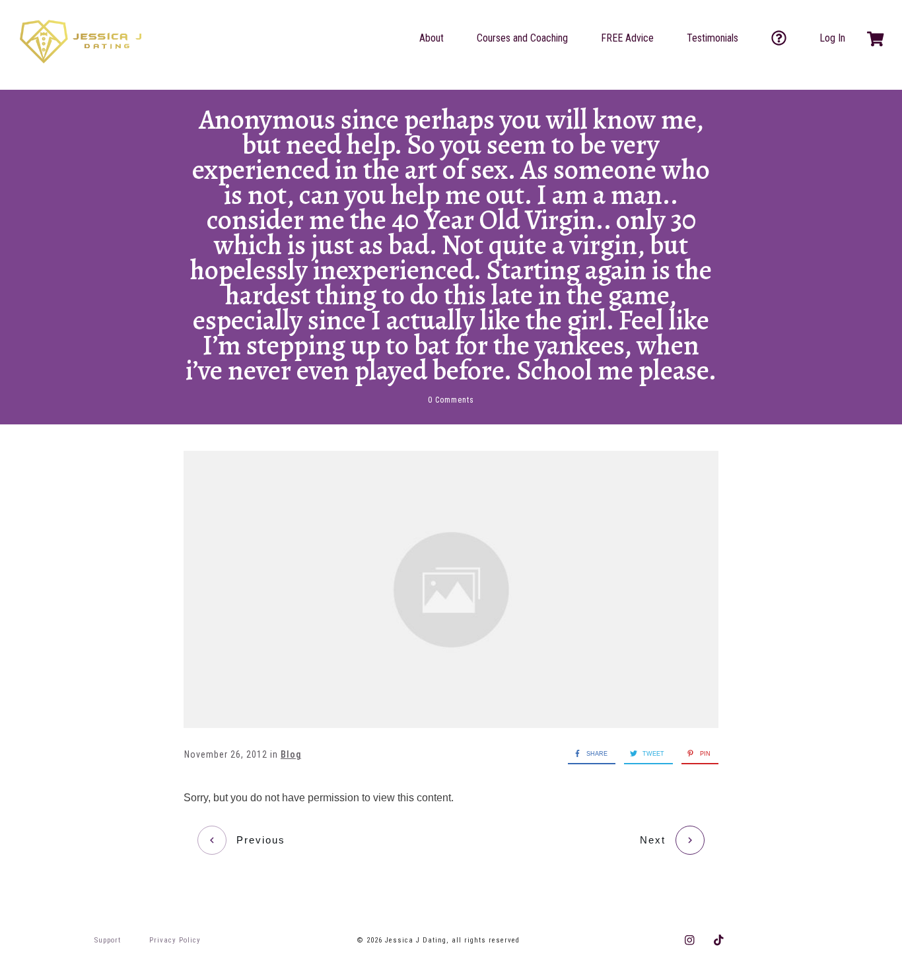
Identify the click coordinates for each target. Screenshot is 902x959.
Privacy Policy (175, 940)
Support (107, 940)
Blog (291, 754)
